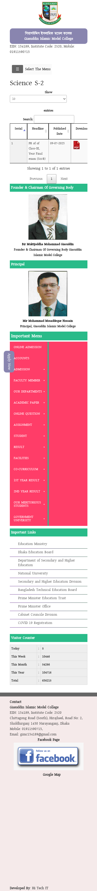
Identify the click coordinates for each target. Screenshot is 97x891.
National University (33, 573)
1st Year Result (26, 480)
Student (20, 436)
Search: (28, 119)
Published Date (60, 131)
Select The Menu (37, 69)
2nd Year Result (27, 491)
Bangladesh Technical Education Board (47, 589)
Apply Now (9, 362)
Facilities (21, 458)
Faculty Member (27, 380)
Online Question (27, 413)
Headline (38, 128)
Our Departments (28, 391)
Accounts (21, 358)
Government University (23, 519)
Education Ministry (32, 544)
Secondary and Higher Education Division (49, 581)
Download (82, 128)
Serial (18, 128)
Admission (22, 369)
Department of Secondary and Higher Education (46, 563)
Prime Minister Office (34, 606)
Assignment (23, 424)
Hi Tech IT (40, 888)
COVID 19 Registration (35, 622)
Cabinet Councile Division (37, 614)
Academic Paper (26, 402)
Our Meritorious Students (27, 504)
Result (19, 447)
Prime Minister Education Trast (42, 598)
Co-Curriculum (26, 469)
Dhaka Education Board (35, 552)
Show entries (48, 101)
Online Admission (27, 347)
